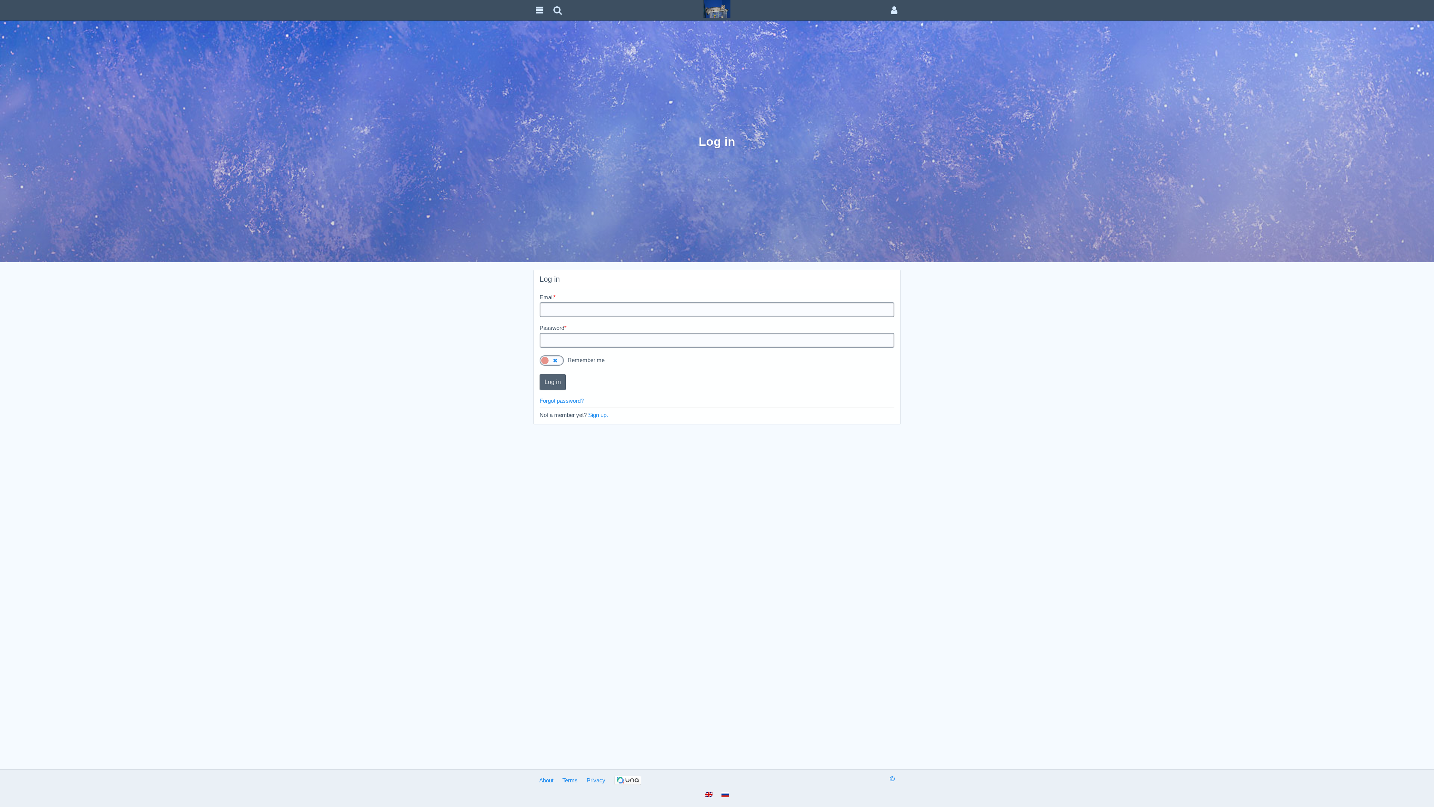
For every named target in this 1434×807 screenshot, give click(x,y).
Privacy (596, 780)
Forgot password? (562, 401)
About (546, 780)
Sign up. (598, 415)
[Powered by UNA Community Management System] (627, 780)
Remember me (586, 360)
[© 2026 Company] (892, 779)
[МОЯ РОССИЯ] (717, 8)
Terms (570, 780)
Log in (552, 382)
